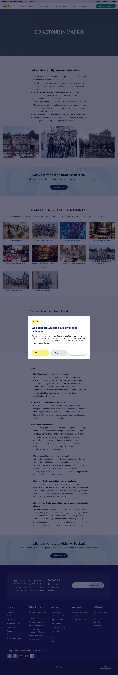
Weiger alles (59, 353)
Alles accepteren (40, 353)
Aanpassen (77, 353)
